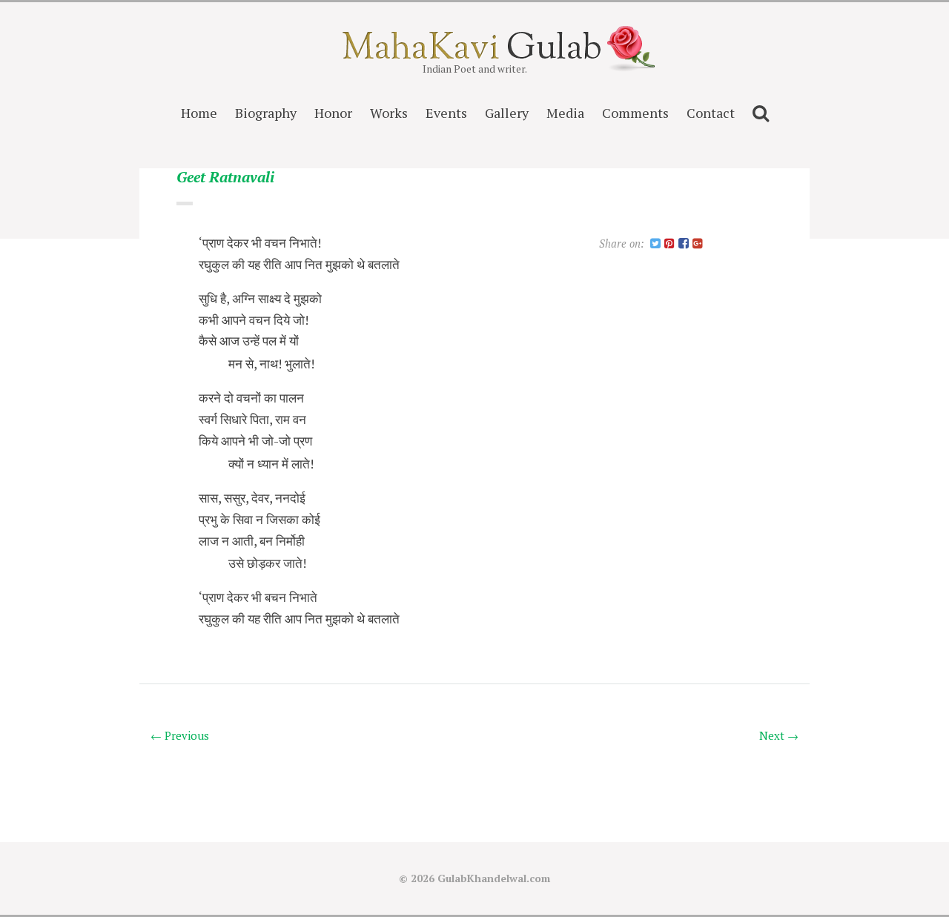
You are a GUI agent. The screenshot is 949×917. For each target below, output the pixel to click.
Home (199, 113)
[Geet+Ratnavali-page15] (655, 244)
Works (389, 113)
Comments (635, 113)
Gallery (507, 113)
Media (565, 113)
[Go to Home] (475, 54)
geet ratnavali (225, 177)
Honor (333, 113)
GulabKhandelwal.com (493, 878)
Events (446, 113)
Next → (778, 735)
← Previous (180, 735)
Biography (266, 113)
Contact (711, 113)
